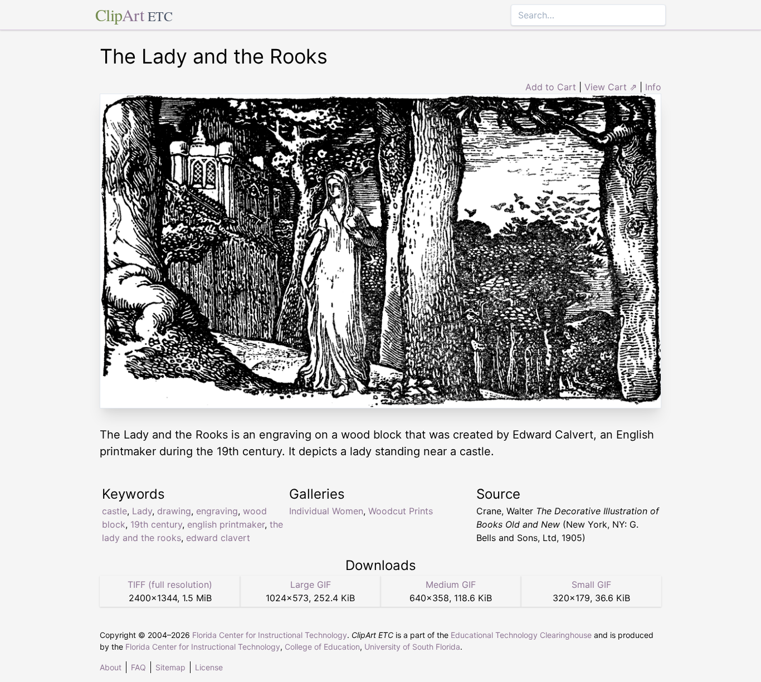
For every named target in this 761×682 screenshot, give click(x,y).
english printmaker (226, 524)
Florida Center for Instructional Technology (269, 635)
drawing (174, 511)
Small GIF (591, 584)
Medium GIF (451, 584)
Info (653, 86)
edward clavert (218, 537)
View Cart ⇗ (610, 86)
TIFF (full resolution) (170, 584)
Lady (142, 511)
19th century (156, 524)
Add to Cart (550, 86)
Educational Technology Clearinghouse (521, 635)
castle (114, 511)
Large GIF (310, 584)
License (209, 667)
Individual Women (326, 511)
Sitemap (170, 667)
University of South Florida (412, 646)
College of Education (322, 646)
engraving (217, 511)
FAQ (138, 667)
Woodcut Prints (400, 511)
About (110, 667)
